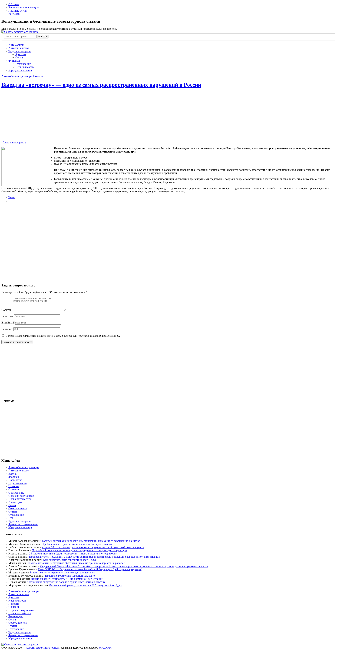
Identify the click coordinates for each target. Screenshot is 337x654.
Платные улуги (17, 10)
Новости (38, 76)
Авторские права (18, 48)
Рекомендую (15, 502)
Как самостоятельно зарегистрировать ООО (69, 559)
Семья (19, 57)
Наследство (15, 479)
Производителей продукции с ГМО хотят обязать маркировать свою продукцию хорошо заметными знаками (94, 556)
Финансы (14, 60)
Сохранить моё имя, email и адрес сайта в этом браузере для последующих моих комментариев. (63, 335)
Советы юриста (17, 508)
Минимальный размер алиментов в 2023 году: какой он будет (85, 585)
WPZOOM (105, 647)
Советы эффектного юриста (43, 647)
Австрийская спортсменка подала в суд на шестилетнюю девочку (66, 581)
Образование (16, 492)
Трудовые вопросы (19, 51)
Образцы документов (21, 495)
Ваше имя (7, 316)
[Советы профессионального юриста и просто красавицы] (19, 31)
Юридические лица (20, 70)
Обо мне (13, 4)
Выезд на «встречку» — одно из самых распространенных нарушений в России (101, 85)
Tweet (11, 197)
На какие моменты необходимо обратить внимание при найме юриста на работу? (75, 562)
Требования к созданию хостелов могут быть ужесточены (77, 544)
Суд (10, 517)
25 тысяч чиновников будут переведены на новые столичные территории (73, 553)
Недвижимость (24, 66)
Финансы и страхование (23, 524)
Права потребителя (19, 498)
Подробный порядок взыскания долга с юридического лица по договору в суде (79, 550)
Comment (6, 309)
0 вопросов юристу (14, 142)
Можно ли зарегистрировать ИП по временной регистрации (67, 578)
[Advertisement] (106, 116)
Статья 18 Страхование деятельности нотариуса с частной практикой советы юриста (93, 547)
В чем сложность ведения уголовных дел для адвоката (62, 572)
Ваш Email (7, 322)
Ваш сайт (7, 329)
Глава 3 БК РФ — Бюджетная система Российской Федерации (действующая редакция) (90, 569)
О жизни (13, 489)
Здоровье (20, 54)
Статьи (12, 511)
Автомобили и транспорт (16, 76)
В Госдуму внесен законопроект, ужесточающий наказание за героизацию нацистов (89, 540)
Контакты (14, 13)
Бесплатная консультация (23, 7)
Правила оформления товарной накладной (70, 575)
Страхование (23, 63)
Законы (12, 473)
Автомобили (16, 44)
